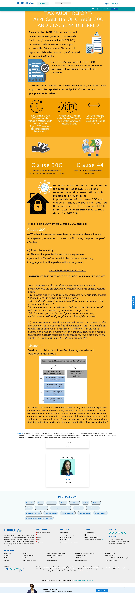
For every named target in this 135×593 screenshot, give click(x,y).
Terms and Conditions (87, 580)
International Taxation (41, 508)
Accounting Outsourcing (100, 513)
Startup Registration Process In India (61, 508)
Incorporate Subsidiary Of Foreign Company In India (39, 518)
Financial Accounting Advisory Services (85, 553)
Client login (114, 8)
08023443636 (65, 539)
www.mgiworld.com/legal (82, 571)
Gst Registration (52, 502)
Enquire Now (133, 302)
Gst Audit (40, 502)
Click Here (103, 539)
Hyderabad (40, 542)
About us (20, 9)
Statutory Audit (30, 502)
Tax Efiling (28, 508)
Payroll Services (74, 502)
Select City (41, 3)
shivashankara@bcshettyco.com (70, 542)
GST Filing (63, 502)
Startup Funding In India (51, 513)
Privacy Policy (77, 580)
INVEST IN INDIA (28, 9)
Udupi (38, 539)
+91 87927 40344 (66, 537)
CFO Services (96, 502)
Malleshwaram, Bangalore (43, 532)
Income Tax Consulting (93, 508)
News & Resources (58, 9)
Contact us (76, 9)
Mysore (39, 537)
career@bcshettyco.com (92, 537)
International (46, 9)
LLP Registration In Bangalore (54, 555)
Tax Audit (85, 502)
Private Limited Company (68, 513)
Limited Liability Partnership (33, 513)
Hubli (38, 535)
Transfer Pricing (78, 508)
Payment (106, 8)
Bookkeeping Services (84, 513)
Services (37, 9)
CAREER (68, 9)
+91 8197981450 (90, 535)
